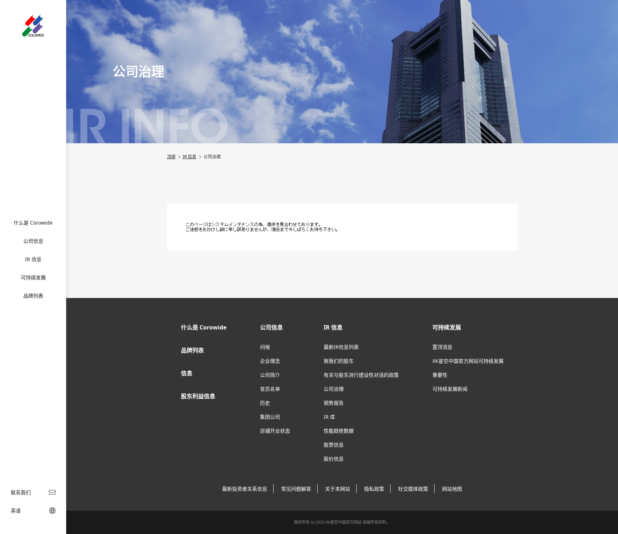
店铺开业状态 (275, 430)
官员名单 (270, 388)
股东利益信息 (198, 396)
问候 (265, 346)
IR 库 (329, 416)
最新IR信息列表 (341, 346)
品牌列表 (33, 295)
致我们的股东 (339, 360)
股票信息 (334, 444)
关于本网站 (337, 488)
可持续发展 (33, 277)
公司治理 (334, 388)
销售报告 (334, 402)
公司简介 (270, 374)
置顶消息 (442, 346)
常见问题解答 (296, 488)
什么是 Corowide (33, 222)
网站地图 (452, 488)
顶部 (171, 157)
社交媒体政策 (413, 488)
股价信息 (334, 458)
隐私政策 (374, 488)
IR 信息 (33, 259)
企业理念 (270, 360)
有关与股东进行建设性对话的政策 (361, 374)
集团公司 (270, 416)
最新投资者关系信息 (244, 488)
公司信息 (33, 240)
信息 (186, 373)
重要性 (439, 374)
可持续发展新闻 (449, 388)
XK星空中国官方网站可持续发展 (468, 360)
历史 (265, 402)
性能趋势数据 (339, 430)
